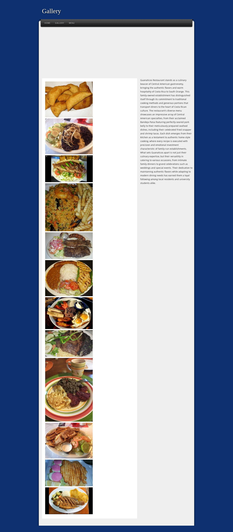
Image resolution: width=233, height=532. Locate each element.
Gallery (59, 23)
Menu (72, 23)
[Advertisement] (116, 54)
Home (47, 23)
